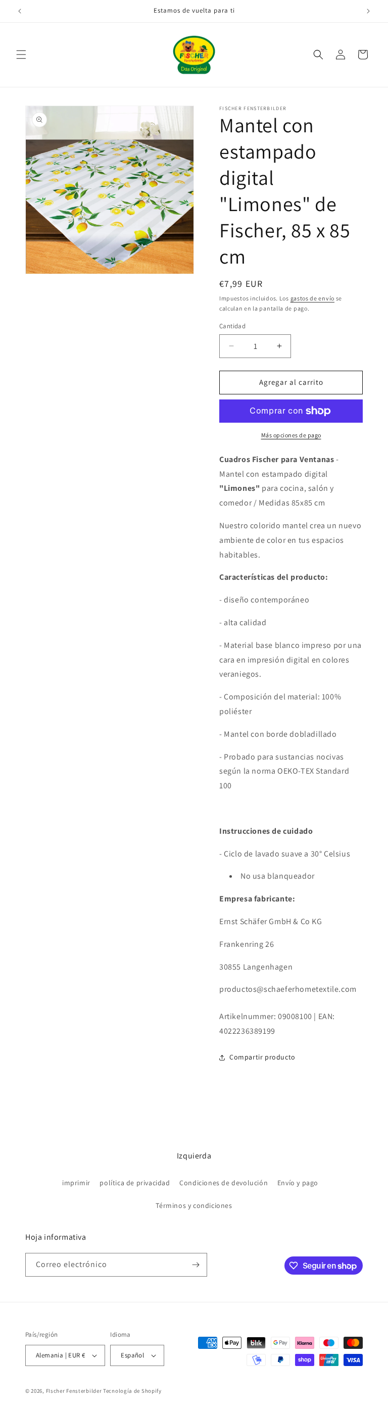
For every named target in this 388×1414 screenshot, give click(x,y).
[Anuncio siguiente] (368, 11)
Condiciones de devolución (223, 1182)
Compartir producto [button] (262, 1057)
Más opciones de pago (291, 435)
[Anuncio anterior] (20, 11)
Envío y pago (297, 1182)
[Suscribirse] (195, 1265)
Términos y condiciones (194, 1205)
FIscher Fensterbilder (74, 1390)
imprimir (76, 1182)
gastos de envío (312, 298)
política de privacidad (135, 1182)
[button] (21, 54)
